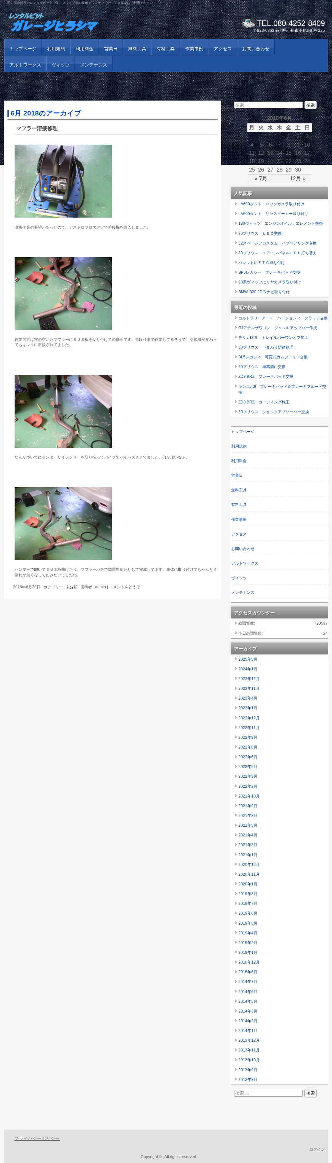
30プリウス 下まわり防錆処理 (265, 347)
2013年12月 (249, 1040)
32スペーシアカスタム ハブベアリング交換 (277, 243)
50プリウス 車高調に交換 (262, 367)
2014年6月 (247, 991)
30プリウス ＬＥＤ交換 (260, 233)
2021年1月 (247, 855)
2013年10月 (249, 1060)
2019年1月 (247, 952)
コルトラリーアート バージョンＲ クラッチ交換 (283, 318)
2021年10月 (249, 796)
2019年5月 (247, 923)
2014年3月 (247, 1011)
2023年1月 (247, 708)
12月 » (298, 178)
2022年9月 (247, 737)
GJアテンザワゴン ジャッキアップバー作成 (277, 328)
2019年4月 (247, 933)
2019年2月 (247, 943)
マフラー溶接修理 (37, 128)
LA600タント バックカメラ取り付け (271, 204)
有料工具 (166, 48)
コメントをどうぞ (124, 587)
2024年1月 (247, 669)
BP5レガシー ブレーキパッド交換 (269, 272)
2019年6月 (247, 913)
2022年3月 (247, 776)
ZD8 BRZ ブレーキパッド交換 (265, 376)
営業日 (111, 48)
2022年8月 (247, 747)
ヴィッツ (61, 64)
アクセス (223, 48)
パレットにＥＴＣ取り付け (261, 262)
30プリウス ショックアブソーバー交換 (273, 412)
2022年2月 (247, 786)
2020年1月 (247, 884)
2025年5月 (247, 659)
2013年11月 (249, 1050)
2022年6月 (247, 757)
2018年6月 (247, 972)
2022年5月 (247, 766)
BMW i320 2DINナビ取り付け (264, 292)
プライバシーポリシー (37, 1138)
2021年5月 (247, 825)
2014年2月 (247, 1021)
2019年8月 (247, 894)
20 (270, 161)
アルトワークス (25, 64)
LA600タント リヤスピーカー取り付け (273, 213)
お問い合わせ (255, 48)
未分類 (71, 587)
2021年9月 (247, 806)
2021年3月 (247, 845)
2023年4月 (247, 698)
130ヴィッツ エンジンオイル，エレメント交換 (280, 223)
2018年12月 (249, 962)
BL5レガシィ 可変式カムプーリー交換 (273, 357)
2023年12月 (249, 679)
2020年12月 (249, 864)
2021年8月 (247, 815)
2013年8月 (247, 1079)
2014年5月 (247, 1001)
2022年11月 (249, 727)
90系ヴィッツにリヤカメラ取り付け (269, 282)
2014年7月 (247, 981)
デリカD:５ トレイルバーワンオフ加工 (273, 337)
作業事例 (194, 48)
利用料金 (85, 48)
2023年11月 (249, 688)
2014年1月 (247, 1030)
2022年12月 (249, 718)
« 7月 (261, 178)
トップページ (23, 48)
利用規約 (56, 48)
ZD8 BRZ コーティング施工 (264, 402)
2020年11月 (249, 874)
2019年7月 (247, 903)
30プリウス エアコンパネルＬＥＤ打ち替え (277, 253)
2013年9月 (247, 1070)
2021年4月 (247, 835)
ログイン (317, 1149)
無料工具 (137, 48)
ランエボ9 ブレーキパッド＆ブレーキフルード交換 (282, 389)
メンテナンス (93, 64)
